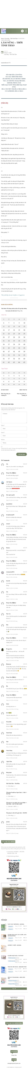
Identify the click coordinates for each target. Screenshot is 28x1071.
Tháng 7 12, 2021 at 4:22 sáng (11, 491)
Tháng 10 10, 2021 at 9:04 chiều (12, 645)
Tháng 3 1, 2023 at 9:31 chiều (11, 818)
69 (19, 373)
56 (4, 359)
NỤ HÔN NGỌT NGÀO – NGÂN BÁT (15, 955)
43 (14, 348)
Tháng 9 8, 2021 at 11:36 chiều (12, 588)
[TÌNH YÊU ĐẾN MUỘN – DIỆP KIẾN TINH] (3, 970)
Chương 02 (11, 929)
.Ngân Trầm (9, 761)
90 (24, 384)
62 (9, 362)
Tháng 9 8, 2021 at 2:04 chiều (11, 577)
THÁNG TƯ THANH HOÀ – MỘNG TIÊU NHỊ (16, 978)
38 (14, 344)
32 (9, 341)
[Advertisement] (14, 14)
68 (14, 373)
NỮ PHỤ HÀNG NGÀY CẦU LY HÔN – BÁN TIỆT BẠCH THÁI (17, 935)
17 (9, 330)
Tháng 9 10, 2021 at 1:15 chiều (12, 610)
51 (4, 355)
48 (14, 351)
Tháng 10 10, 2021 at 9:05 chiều (12, 700)
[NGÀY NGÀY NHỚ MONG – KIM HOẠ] (3, 927)
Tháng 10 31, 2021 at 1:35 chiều (12, 718)
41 (4, 348)
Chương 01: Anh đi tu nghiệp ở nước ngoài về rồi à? (13, 980)
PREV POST (23, 390)
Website (3, 439)
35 (24, 341)
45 (24, 348)
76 (3, 378)
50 (24, 351)
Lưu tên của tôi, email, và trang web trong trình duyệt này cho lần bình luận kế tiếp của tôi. (14, 449)
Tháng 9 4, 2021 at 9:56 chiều (11, 568)
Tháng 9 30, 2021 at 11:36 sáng (12, 511)
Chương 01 (11, 926)
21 (4, 334)
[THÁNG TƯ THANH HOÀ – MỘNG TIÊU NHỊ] (3, 980)
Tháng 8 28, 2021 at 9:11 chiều (12, 520)
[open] (26, 31)
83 (14, 381)
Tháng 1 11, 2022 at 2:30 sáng (11, 779)
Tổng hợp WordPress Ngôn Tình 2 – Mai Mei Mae (15, 793)
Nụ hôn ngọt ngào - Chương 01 (12, 958)
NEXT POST (5, 390)
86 (3, 384)
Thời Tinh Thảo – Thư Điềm (13, 783)
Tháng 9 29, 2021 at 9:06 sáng (11, 621)
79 (19, 378)
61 (4, 362)
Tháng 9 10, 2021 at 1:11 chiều (12, 599)
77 (8, 378)
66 (3, 373)
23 (14, 334)
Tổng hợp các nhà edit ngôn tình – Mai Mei (16, 813)
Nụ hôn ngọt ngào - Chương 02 (12, 961)
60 (24, 359)
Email (2, 432)
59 (19, 359)
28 (14, 337)
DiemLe (8, 548)
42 (9, 348)
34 (19, 341)
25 (24, 334)
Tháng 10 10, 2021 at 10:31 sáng (12, 691)
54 (19, 355)
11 (4, 326)
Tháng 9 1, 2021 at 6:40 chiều (11, 531)
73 (14, 375)
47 (9, 351)
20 (24, 330)
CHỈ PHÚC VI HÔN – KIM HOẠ (14, 945)
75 (24, 375)
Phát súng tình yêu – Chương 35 (22, 394)
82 (8, 381)
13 (14, 326)
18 (14, 330)
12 (9, 326)
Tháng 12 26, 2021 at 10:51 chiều (12, 738)
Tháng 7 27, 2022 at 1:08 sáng (11, 788)
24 (19, 334)
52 (9, 355)
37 (9, 344)
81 (3, 381)
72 (8, 375)
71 (3, 375)
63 (14, 362)
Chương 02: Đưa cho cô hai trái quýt (13, 983)
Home (2, 38)
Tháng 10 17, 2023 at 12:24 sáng (12, 833)
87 (8, 384)
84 (19, 381)
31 (4, 341)
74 (19, 375)
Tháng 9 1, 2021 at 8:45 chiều (11, 544)
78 (14, 378)
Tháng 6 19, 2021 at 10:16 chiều (12, 469)
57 (9, 359)
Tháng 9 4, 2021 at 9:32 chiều (11, 557)
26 (4, 337)
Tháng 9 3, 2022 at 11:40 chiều (12, 809)
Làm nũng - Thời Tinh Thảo (11, 38)
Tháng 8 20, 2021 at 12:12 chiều (12, 500)
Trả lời (25, 464)
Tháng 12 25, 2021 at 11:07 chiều (12, 660)
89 (19, 384)
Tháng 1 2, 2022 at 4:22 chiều (11, 757)
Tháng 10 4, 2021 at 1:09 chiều (12, 634)
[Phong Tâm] (3, 31)
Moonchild (8, 722)
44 (19, 348)
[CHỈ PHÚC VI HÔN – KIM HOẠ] (3, 948)
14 (19, 326)
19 (19, 330)
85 (24, 381)
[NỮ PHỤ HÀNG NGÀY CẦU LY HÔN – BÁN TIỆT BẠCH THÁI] (3, 936)
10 (24, 323)
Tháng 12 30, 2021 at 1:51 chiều (12, 746)
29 (19, 337)
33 (14, 341)
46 (4, 351)
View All (14, 988)
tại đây (16, 308)
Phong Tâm (19, 311)
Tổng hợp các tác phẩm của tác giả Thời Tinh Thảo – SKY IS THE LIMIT (15, 803)
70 (24, 373)
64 (19, 362)
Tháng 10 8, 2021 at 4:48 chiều (12, 673)
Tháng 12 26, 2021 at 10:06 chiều (12, 729)
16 (4, 330)
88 (14, 384)
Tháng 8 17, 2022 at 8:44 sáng (11, 799)
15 (24, 326)
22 (9, 334)
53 (14, 355)
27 (9, 337)
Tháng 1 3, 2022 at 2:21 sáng (11, 768)
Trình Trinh (9, 733)
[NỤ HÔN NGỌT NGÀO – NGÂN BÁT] (3, 957)
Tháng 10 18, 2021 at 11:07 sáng (12, 709)
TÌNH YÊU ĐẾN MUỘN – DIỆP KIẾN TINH (17, 967)
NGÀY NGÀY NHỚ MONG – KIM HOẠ (16, 924)
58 (14, 359)
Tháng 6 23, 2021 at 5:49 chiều (12, 478)
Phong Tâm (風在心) (11, 473)
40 (24, 344)
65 (24, 362)
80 (24, 378)
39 (19, 344)
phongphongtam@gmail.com (14, 1063)
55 (24, 355)
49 (19, 351)
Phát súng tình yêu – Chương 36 (6, 394)
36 (4, 344)
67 (8, 373)
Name (2, 425)
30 (24, 337)
